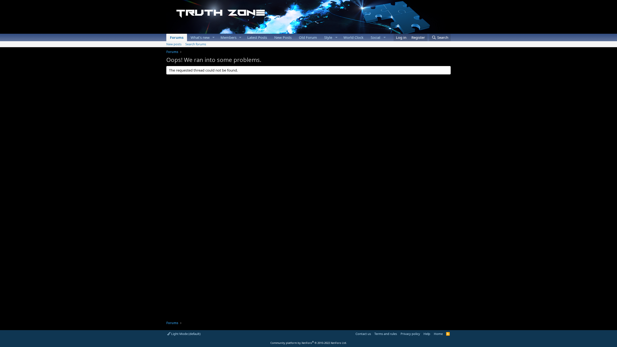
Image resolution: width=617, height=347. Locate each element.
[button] (213, 37)
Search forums (195, 44)
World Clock (353, 37)
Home (438, 334)
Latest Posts (257, 37)
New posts (173, 44)
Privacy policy (410, 334)
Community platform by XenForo (308, 343)
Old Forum (308, 37)
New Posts (283, 37)
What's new (200, 37)
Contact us (363, 334)
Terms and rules (385, 334)
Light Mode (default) (185, 334)
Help (426, 334)
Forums (176, 37)
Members (228, 37)
